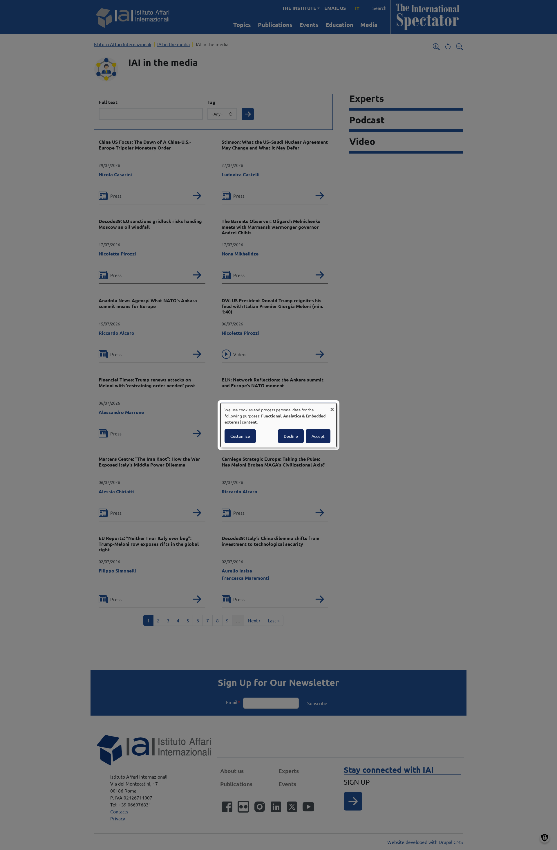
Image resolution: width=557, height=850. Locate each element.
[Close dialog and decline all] (332, 406)
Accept (318, 436)
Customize (240, 436)
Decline (291, 436)
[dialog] (278, 425)
